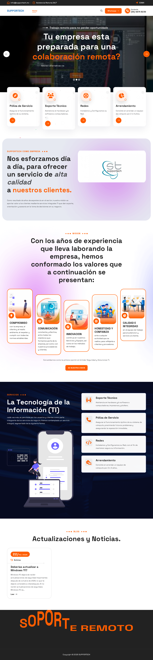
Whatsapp (112, 11)
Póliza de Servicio (21, 106)
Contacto (76, 73)
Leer (12, 594)
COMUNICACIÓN (48, 328)
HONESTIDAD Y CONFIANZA (104, 330)
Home (34, 11)
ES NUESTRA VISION (76, 368)
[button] (74, 80)
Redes (84, 106)
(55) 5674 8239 (138, 11)
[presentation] (6, 54)
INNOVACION (74, 334)
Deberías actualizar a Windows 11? (24, 568)
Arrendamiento (126, 106)
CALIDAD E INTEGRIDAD (130, 324)
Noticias (17, 560)
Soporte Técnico (56, 106)
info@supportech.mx (20, 3)
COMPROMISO (18, 323)
